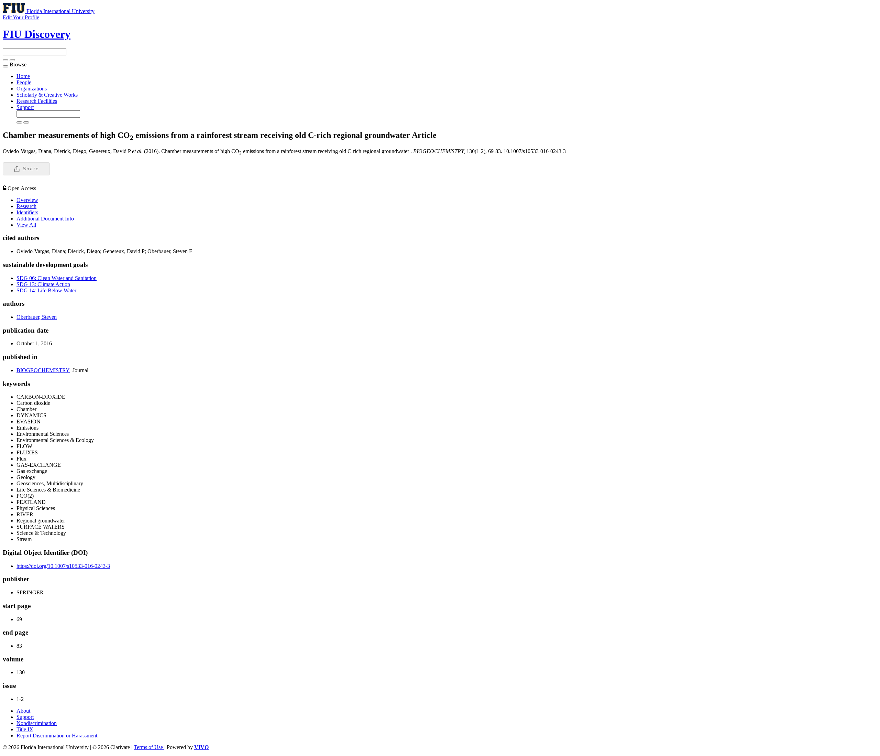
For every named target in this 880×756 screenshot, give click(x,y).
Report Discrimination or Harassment (56, 735)
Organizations (31, 88)
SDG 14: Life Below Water (46, 290)
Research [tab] (26, 206)
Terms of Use (149, 747)
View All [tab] (26, 225)
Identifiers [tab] (27, 212)
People (23, 82)
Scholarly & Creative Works (47, 95)
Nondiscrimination (36, 723)
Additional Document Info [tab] (45, 219)
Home (23, 76)
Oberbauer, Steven (36, 317)
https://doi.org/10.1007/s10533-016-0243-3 (63, 566)
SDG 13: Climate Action (43, 284)
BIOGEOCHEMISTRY (43, 370)
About (23, 711)
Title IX (24, 729)
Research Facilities (36, 101)
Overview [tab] (27, 200)
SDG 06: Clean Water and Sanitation (56, 278)
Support (25, 107)
